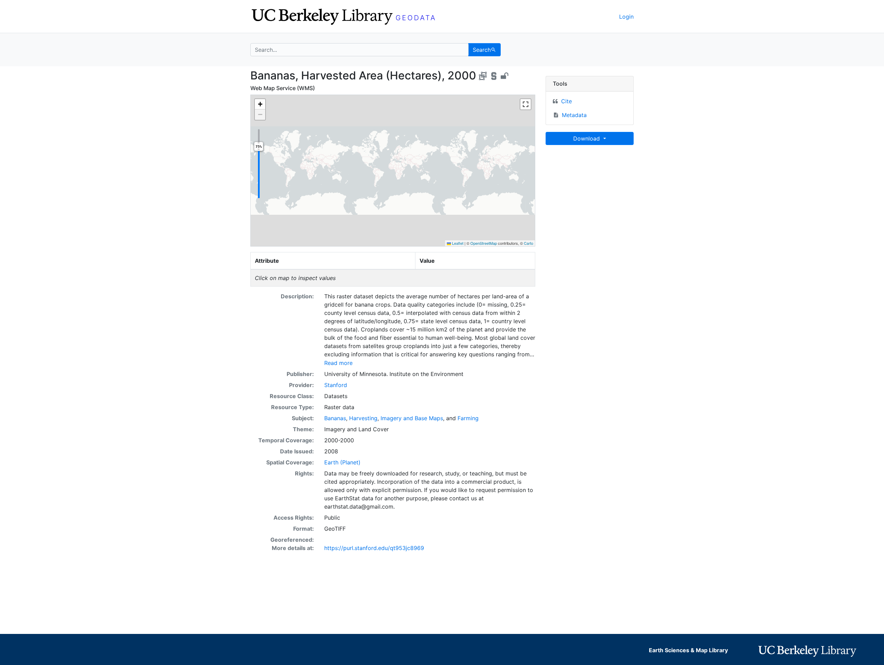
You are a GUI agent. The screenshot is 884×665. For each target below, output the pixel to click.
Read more (338, 362)
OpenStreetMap (483, 243)
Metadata (574, 115)
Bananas (335, 418)
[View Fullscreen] (525, 104)
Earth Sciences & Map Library (688, 650)
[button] (260, 104)
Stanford (335, 385)
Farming (468, 418)
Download (587, 138)
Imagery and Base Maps (412, 418)
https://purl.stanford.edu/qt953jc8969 (374, 547)
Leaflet (457, 243)
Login (626, 16)
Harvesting (363, 418)
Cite (566, 101)
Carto (528, 243)
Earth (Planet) (342, 462)
